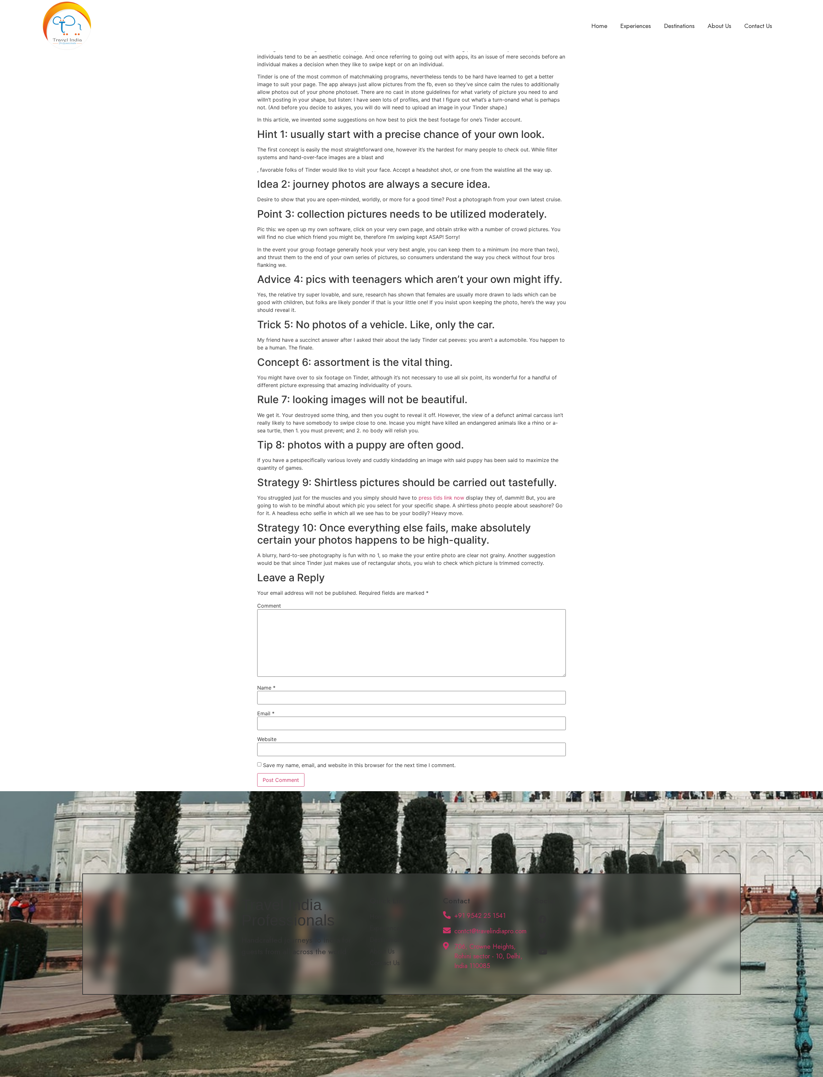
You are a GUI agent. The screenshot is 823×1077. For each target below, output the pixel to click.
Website (266, 739)
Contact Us (758, 25)
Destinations (679, 25)
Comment (269, 605)
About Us (719, 25)
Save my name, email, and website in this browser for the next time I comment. (359, 765)
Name (266, 687)
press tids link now (441, 497)
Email (266, 713)
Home (599, 25)
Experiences (635, 25)
